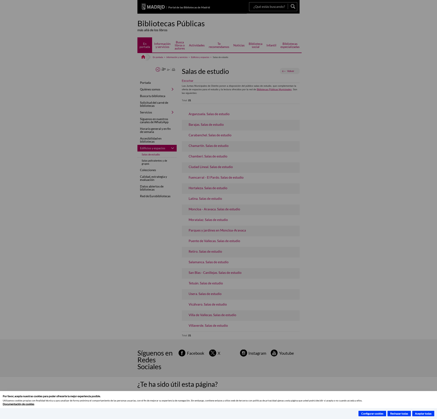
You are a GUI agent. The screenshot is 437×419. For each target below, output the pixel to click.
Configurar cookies (372, 413)
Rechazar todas (399, 413)
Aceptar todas (423, 413)
